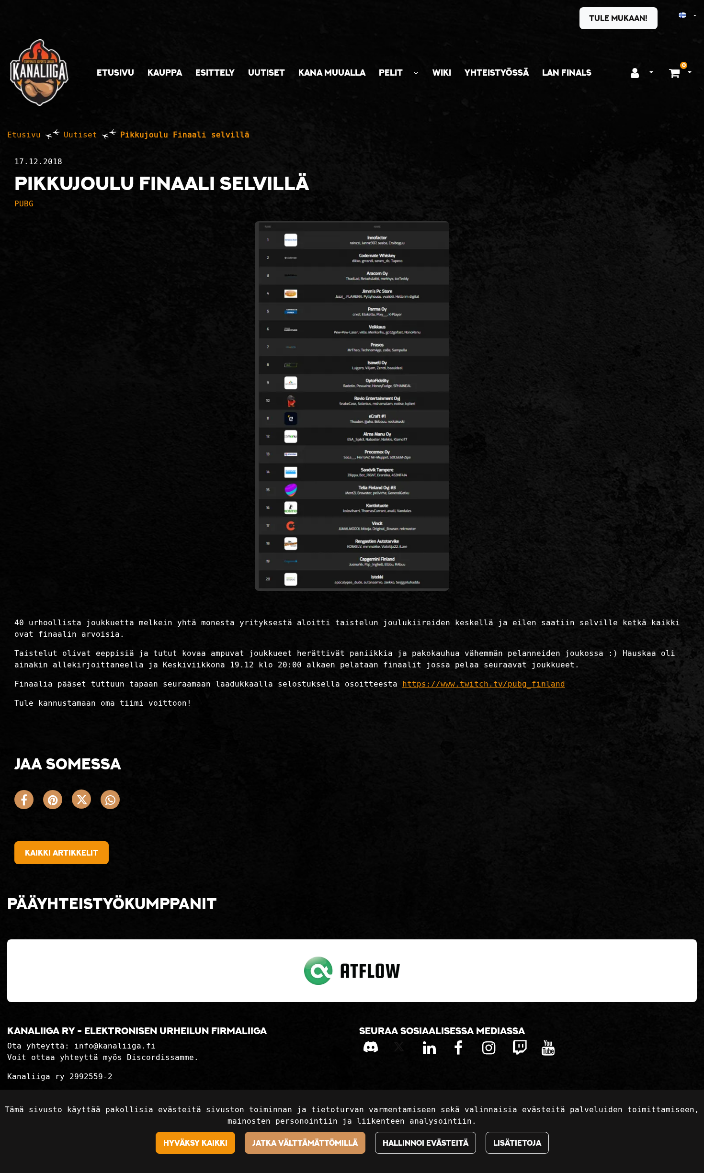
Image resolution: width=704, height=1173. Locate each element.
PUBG (24, 203)
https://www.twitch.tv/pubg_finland (483, 683)
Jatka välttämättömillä (305, 1143)
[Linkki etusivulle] (39, 72)
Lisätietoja (517, 1143)
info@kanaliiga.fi (115, 1045)
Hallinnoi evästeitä (425, 1143)
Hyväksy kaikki (195, 1143)
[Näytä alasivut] (415, 73)
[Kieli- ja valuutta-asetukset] (679, 16)
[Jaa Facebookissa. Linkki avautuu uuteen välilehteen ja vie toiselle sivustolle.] (28, 801)
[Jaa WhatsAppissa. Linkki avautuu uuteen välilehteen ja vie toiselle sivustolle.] (113, 801)
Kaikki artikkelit (61, 853)
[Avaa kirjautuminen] (634, 72)
